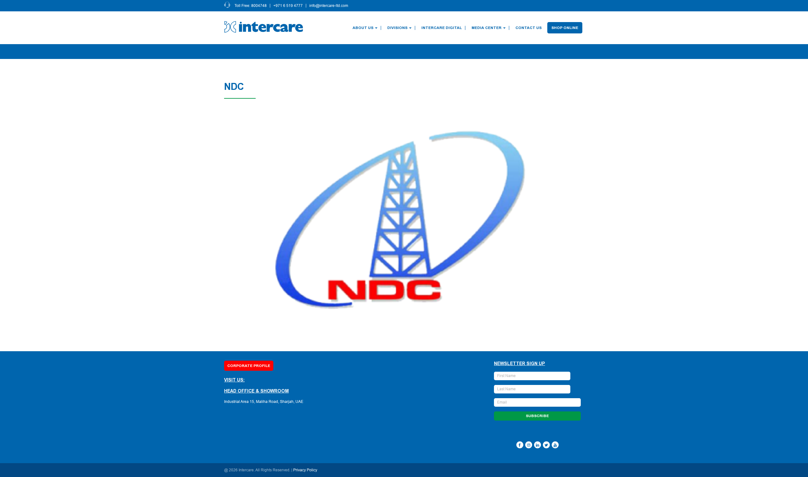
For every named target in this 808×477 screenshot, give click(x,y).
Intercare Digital (441, 28)
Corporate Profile (248, 366)
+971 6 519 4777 (288, 6)
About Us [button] (363, 28)
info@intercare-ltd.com (328, 6)
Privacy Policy (305, 470)
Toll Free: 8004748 (251, 6)
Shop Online (564, 28)
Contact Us (528, 28)
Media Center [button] (487, 28)
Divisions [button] (397, 28)
